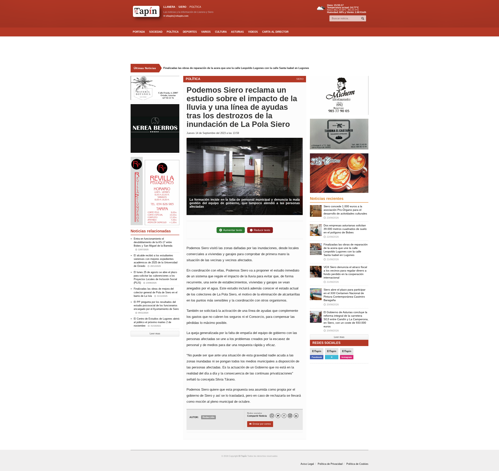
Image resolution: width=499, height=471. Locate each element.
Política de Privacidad (330, 463)
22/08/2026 (331, 237)
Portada (139, 31)
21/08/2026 (331, 259)
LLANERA (169, 6)
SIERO (182, 6)
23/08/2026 (331, 217)
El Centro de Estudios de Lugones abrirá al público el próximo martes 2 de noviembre (156, 322)
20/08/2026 (331, 304)
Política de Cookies (357, 463)
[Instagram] (290, 416)
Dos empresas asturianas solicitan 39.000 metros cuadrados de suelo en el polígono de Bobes (345, 229)
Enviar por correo (260, 424)
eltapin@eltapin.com (177, 16)
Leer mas (155, 333)
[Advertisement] (249, 50)
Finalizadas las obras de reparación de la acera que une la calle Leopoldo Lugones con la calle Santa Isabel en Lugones (236, 68)
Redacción (208, 417)
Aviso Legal (307, 463)
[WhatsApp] (272, 416)
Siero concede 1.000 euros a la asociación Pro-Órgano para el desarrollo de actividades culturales (345, 210)
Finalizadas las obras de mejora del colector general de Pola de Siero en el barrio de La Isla (155, 292)
